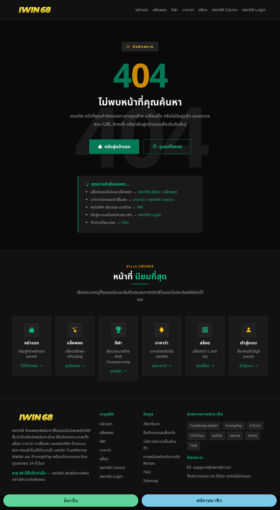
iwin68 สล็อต (149, 191)
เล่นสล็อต (202, 365)
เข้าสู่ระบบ (246, 365)
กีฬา (174, 9)
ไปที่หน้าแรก (29, 365)
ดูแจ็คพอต (72, 365)
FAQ (125, 222)
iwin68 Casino (225, 9)
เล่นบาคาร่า (159, 365)
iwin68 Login (254, 9)
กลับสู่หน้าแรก (117, 146)
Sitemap (150, 480)
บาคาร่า (188, 9)
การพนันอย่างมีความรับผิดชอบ (161, 460)
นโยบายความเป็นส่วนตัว (159, 444)
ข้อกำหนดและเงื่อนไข (159, 432)
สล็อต (203, 9)
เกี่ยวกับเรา (151, 423)
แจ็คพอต (160, 9)
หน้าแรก (141, 9)
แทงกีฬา (116, 371)
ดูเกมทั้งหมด (170, 146)
